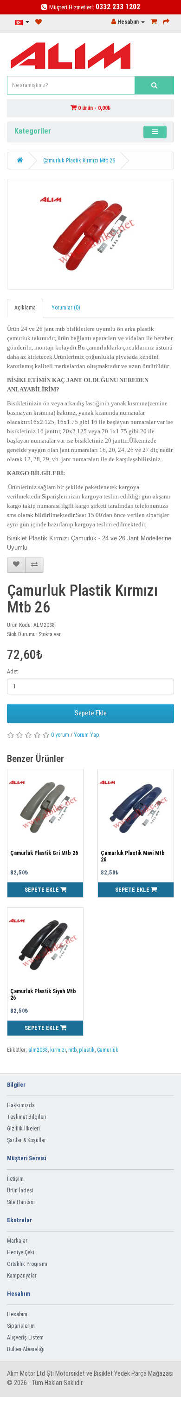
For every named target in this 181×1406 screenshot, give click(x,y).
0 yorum (60, 735)
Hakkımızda (21, 1105)
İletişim (15, 1179)
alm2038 (38, 1050)
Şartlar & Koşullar (26, 1140)
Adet (12, 671)
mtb (72, 1050)
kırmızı (58, 1050)
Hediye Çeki (20, 1252)
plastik (87, 1050)
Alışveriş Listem (25, 1337)
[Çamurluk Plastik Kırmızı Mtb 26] (90, 234)
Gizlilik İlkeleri (23, 1128)
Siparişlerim (21, 1326)
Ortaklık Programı (27, 1264)
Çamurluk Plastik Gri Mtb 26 (44, 853)
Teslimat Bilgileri (26, 1117)
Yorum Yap (86, 735)
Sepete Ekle (91, 713)
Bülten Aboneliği (26, 1349)
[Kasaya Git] (166, 22)
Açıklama (25, 307)
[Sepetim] (154, 22)
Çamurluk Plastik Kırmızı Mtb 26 (79, 160)
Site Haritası (21, 1202)
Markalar (17, 1241)
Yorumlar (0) (66, 307)
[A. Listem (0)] (38, 22)
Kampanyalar (22, 1275)
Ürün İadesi (20, 1190)
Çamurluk (107, 1050)
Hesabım (17, 1314)
